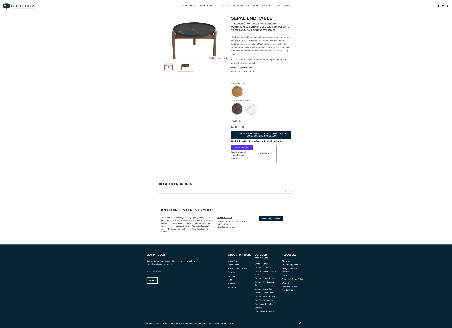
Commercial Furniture (264, 311)
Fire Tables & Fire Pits (264, 304)
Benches (258, 308)
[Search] (447, 6)
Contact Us (265, 6)
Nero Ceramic (237, 103)
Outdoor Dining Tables (264, 289)
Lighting (231, 276)
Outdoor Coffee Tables (265, 278)
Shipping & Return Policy (292, 279)
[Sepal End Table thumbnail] (168, 66)
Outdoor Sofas (261, 264)
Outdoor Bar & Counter (265, 296)
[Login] (438, 6)
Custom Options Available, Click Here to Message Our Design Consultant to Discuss (261, 134)
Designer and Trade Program (245, 6)
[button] (285, 191)
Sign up (152, 280)
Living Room (233, 261)
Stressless (232, 283)
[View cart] (442, 6)
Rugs (230, 280)
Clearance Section (282, 6)
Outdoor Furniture (208, 6)
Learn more (235, 159)
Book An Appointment (291, 265)
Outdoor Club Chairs (264, 267)
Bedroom (232, 272)
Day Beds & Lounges (264, 300)
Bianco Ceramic (251, 103)
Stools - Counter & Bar (237, 268)
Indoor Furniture (188, 6)
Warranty (286, 283)
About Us (226, 6)
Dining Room (233, 265)
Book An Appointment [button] (271, 219)
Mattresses (232, 287)
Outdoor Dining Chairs (264, 293)
